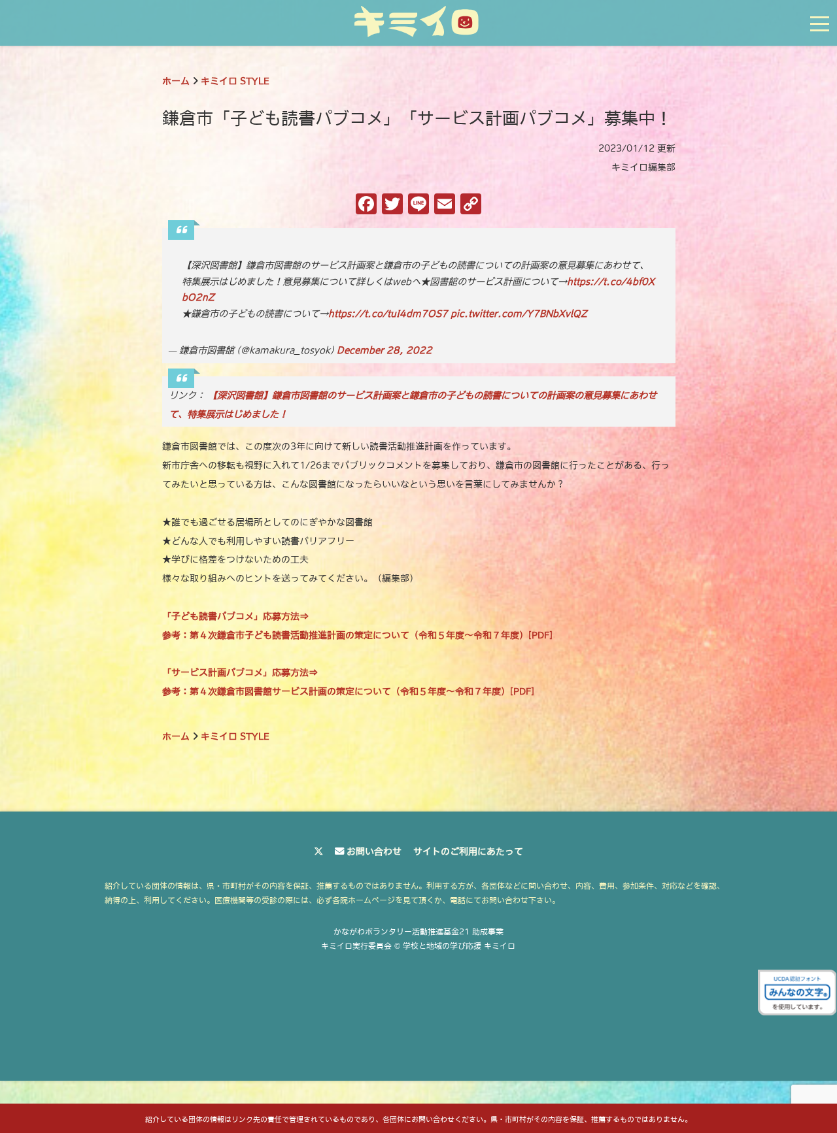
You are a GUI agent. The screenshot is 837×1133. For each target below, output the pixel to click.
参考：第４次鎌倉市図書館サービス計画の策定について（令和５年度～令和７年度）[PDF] (348, 691)
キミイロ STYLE (235, 81)
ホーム (176, 81)
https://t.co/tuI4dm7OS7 (388, 313)
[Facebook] (366, 205)
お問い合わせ (374, 851)
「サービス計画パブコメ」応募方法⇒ (240, 672)
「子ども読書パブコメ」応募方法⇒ (235, 616)
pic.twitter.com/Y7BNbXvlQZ (519, 313)
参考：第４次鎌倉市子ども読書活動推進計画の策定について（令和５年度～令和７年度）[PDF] (357, 635)
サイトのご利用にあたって (468, 851)
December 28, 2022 (384, 350)
